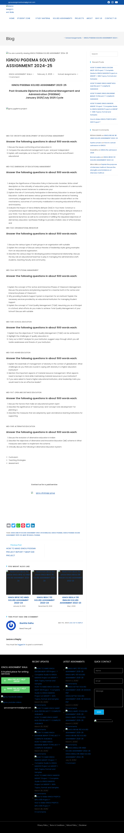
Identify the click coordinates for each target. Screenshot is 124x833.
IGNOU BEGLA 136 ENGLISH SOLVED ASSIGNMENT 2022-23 (70, 600)
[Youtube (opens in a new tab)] (116, 2)
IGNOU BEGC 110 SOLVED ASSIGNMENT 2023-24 (44, 600)
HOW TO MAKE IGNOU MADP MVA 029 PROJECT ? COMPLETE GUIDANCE (103, 86)
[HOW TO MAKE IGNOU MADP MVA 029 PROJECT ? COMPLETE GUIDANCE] (48, 711)
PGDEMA (37, 535)
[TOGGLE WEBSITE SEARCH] (10, 27)
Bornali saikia (95, 157)
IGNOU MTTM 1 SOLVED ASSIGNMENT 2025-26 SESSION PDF (78, 699)
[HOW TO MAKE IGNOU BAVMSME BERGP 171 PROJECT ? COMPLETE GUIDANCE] (48, 735)
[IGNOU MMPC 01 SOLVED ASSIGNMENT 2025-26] (79, 712)
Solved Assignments (67, 74)
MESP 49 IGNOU (28, 535)
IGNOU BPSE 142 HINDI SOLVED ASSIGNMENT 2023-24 (18, 600)
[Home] (62, 38)
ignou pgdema (56, 533)
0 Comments (40, 705)
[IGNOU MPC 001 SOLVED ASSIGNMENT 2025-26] (79, 670)
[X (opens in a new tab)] (105, 2)
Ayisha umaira (95, 143)
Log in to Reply (76, 623)
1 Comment (14, 77)
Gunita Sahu (26, 623)
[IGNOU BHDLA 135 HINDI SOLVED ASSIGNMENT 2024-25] (79, 749)
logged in (21, 644)
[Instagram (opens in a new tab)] (112, 2)
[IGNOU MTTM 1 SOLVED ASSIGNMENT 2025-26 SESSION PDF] (79, 690)
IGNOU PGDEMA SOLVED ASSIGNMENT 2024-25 (101, 38)
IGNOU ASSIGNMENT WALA (20, 74)
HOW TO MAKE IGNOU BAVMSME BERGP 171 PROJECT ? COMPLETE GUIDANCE (102, 96)
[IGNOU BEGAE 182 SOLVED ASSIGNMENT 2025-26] (79, 731)
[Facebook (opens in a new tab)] (109, 2)
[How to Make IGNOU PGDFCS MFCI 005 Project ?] (48, 798)
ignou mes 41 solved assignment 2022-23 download (31, 533)
